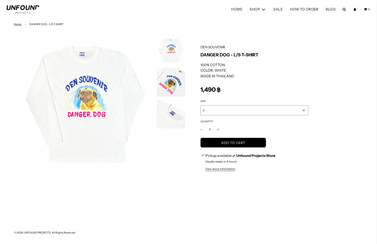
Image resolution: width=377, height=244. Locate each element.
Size (203, 101)
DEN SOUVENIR (212, 47)
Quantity (206, 121)
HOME (236, 9)
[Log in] (355, 9)
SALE (278, 9)
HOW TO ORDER (304, 9)
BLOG (331, 9)
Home (17, 24)
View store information (220, 169)
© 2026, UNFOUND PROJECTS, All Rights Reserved (44, 232)
